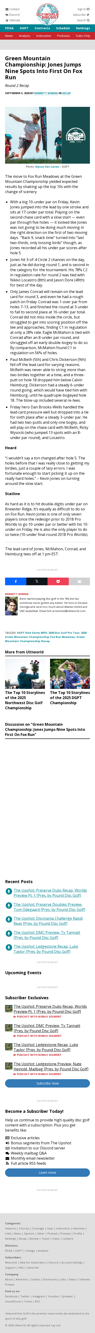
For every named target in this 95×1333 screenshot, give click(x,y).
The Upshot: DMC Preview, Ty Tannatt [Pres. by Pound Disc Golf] (47, 935)
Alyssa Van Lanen (47, 166)
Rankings (83, 28)
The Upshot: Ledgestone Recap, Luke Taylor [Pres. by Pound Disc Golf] (46, 949)
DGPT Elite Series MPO (32, 632)
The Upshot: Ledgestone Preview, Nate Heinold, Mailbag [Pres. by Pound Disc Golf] (51, 1066)
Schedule (63, 28)
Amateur (43, 1250)
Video (56, 1238)
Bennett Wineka (46, 93)
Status (72, 1279)
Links (8, 1233)
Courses (24, 1228)
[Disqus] (47, 804)
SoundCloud (13, 1301)
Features (10, 1228)
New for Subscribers (33, 1262)
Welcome (11, 1262)
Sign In (81, 9)
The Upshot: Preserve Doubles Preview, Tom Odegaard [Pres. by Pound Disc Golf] (49, 907)
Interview (79, 1228)
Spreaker (67, 1296)
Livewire (68, 1238)
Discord (14, 15)
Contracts (42, 28)
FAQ (21, 1267)
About (9, 1279)
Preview (65, 1233)
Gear (50, 1228)
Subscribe (79, 15)
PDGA (9, 28)
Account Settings (71, 1262)
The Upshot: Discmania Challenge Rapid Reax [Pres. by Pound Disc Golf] (48, 921)
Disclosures (50, 1279)
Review (34, 1238)
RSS (37, 1301)
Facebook (11, 1296)
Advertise (21, 1279)
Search (81, 20)
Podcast (52, 1233)
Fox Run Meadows (62, 637)
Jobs (63, 1279)
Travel (45, 1238)
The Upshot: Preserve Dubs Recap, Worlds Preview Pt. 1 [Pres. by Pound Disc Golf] (50, 893)
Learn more (47, 1172)
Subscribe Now (47, 1083)
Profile (78, 1233)
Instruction (43, 36)
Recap (66, 93)
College (30, 1250)
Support (10, 1267)
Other (41, 1233)
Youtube (53, 1296)
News (9, 36)
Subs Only (83, 36)
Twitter (25, 1296)
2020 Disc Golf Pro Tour (64, 632)
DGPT (24, 28)
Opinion (29, 1233)
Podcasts (63, 36)
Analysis (24, 36)
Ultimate (14, 20)
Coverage (38, 1228)
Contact (14, 9)
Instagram (39, 1296)
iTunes (28, 1301)
